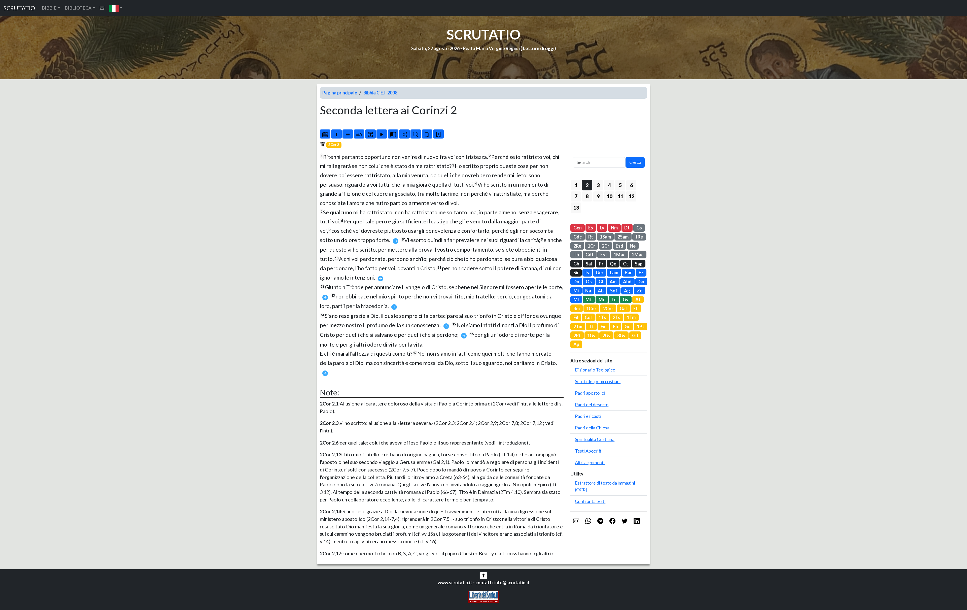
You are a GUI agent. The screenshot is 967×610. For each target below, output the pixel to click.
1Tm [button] (631, 317)
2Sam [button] (623, 237)
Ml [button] (576, 299)
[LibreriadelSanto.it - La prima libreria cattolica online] (483, 596)
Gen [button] (577, 227)
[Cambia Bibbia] (404, 134)
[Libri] (325, 134)
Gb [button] (576, 263)
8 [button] (587, 196)
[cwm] (102, 8)
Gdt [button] (589, 254)
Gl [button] (601, 281)
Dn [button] (576, 281)
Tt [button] (591, 326)
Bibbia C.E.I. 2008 (380, 92)
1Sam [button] (605, 237)
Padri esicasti (588, 416)
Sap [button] (638, 263)
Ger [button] (599, 272)
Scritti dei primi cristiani (597, 381)
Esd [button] (619, 246)
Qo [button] (613, 263)
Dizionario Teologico (595, 369)
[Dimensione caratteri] (336, 134)
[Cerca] (415, 134)
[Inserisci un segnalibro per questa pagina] (438, 134)
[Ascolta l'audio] (381, 134)
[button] (116, 8)
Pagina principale (339, 92)
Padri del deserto (591, 404)
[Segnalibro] (427, 134)
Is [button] (587, 272)
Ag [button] (627, 290)
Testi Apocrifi (588, 451)
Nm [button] (614, 227)
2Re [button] (577, 246)
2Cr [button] (605, 246)
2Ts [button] (616, 317)
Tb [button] (576, 254)
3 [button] (598, 185)
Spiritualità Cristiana (594, 439)
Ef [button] (635, 308)
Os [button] (589, 281)
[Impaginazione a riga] (347, 134)
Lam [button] (614, 272)
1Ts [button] (602, 317)
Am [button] (613, 281)
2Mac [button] (637, 254)
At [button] (638, 299)
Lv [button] (602, 227)
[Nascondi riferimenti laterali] (359, 134)
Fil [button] (575, 317)
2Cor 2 (333, 145)
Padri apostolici (590, 393)
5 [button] (620, 185)
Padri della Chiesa (592, 427)
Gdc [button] (577, 237)
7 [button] (576, 196)
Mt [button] (588, 299)
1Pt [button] (640, 326)
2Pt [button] (577, 335)
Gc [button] (627, 326)
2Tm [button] (577, 326)
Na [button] (588, 290)
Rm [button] (576, 308)
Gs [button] (639, 227)
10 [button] (609, 196)
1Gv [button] (591, 335)
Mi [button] (576, 290)
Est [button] (603, 254)
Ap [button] (576, 344)
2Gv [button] (606, 335)
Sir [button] (576, 272)
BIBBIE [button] (49, 8)
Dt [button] (627, 227)
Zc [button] (639, 290)
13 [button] (576, 208)
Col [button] (588, 317)
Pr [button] (601, 263)
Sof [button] (613, 290)
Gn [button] (641, 281)
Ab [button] (601, 290)
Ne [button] (633, 246)
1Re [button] (639, 237)
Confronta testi (590, 501)
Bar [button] (628, 272)
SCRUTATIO (19, 8)
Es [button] (590, 227)
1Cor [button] (591, 308)
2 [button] (587, 185)
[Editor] (370, 134)
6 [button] (631, 185)
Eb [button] (615, 326)
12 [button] (631, 196)
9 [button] (598, 196)
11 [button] (620, 196)
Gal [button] (623, 308)
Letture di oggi (539, 48)
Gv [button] (626, 299)
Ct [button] (625, 263)
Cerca (635, 162)
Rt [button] (590, 237)
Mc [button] (602, 299)
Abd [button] (627, 281)
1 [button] (576, 185)
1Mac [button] (619, 254)
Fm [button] (603, 326)
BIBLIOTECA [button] (78, 8)
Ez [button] (641, 272)
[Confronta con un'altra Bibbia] (393, 134)
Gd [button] (635, 335)
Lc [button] (614, 299)
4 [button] (609, 185)
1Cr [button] (591, 246)
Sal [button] (589, 263)
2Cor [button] (608, 308)
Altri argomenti (590, 462)
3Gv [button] (621, 335)
